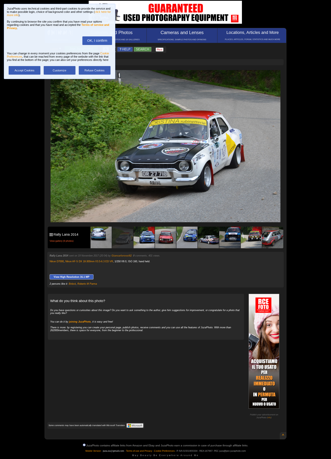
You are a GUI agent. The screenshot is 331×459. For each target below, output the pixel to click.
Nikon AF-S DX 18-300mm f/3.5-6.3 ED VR (89, 261)
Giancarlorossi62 (121, 255)
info (269, 417)
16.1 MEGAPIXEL (168, 214)
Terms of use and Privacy (139, 451)
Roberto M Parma (87, 283)
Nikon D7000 (57, 261)
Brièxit (72, 283)
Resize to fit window (168, 77)
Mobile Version (93, 451)
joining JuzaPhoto (80, 321)
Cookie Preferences (164, 451)
